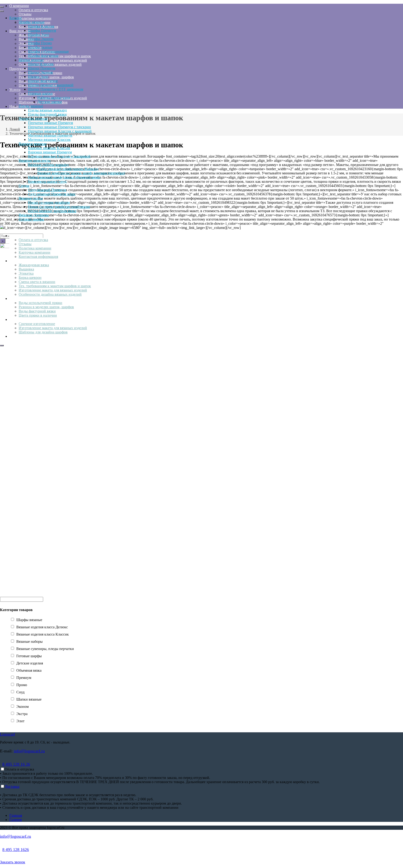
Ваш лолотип (20, 261)
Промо (21, 685)
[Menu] (2, 345)
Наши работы (20, 336)
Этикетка (26, 273)
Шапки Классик (41, 64)
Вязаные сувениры (34, 215)
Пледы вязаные (31, 106)
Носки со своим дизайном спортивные (59, 207)
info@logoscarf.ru (29, 751)
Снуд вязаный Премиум (47, 190)
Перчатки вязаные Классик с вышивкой (60, 131)
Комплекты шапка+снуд (47, 181)
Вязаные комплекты (35, 161)
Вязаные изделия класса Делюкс (42, 627)
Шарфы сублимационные (48, 51)
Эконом (22, 707)
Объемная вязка (29, 670)
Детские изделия (29, 663)
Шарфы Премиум (42, 30)
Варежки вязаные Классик (49, 148)
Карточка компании (34, 252)
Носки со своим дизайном (49, 202)
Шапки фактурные (43, 81)
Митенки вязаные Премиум (50, 135)
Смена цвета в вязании (37, 282)
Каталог (15, 18)
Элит (20, 721)
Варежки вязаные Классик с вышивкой (59, 156)
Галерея (15, 820)
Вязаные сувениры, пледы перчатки (45, 649)
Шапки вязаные (31, 60)
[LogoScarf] (2, 228)
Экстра (22, 714)
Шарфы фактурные (43, 56)
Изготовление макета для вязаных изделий (53, 290)
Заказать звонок (12, 862)
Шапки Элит (38, 77)
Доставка (12, 786)
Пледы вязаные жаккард (47, 110)
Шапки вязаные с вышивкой (50, 85)
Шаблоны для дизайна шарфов (43, 332)
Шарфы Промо (40, 43)
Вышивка (26, 269)
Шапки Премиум (41, 68)
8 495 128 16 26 (16, 764)
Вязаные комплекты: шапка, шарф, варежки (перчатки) (81, 173)
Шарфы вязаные (32, 22)
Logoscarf (7, 734)
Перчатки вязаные (33, 119)
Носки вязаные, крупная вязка (52, 211)
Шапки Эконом (40, 72)
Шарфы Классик (41, 26)
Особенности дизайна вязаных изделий (50, 294)
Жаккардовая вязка (34, 265)
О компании (19, 236)
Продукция (18, 299)
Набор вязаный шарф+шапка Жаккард (67, 169)
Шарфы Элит (38, 35)
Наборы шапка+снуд (53, 98)
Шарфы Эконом (40, 39)
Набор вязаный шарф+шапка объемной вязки (64, 177)
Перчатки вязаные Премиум (50, 123)
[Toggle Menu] (2, 7)
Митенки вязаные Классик (49, 140)
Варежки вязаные (33, 144)
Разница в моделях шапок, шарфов (46, 307)
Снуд (20, 692)
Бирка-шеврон (30, 278)
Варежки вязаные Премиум (50, 152)
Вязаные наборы (29, 641)
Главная (15, 815)
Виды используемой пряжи (40, 303)
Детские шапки (49, 102)
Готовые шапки (40, 93)
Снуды (24, 186)
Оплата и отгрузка (33, 240)
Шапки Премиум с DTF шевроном (55, 89)
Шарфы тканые (40, 47)
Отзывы (25, 244)
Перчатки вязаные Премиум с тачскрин (59, 127)
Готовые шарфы (31, 219)
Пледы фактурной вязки (47, 114)
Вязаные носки (31, 198)
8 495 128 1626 (15, 849)
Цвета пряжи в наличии (38, 315)
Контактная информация (38, 257)
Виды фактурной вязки (37, 311)
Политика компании (35, 248)
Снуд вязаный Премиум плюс (52, 194)
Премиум (23, 678)
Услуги (15, 320)
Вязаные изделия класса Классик (42, 634)
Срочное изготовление (37, 324)
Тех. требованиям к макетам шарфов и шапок (55, 286)
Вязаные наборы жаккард (48, 165)
